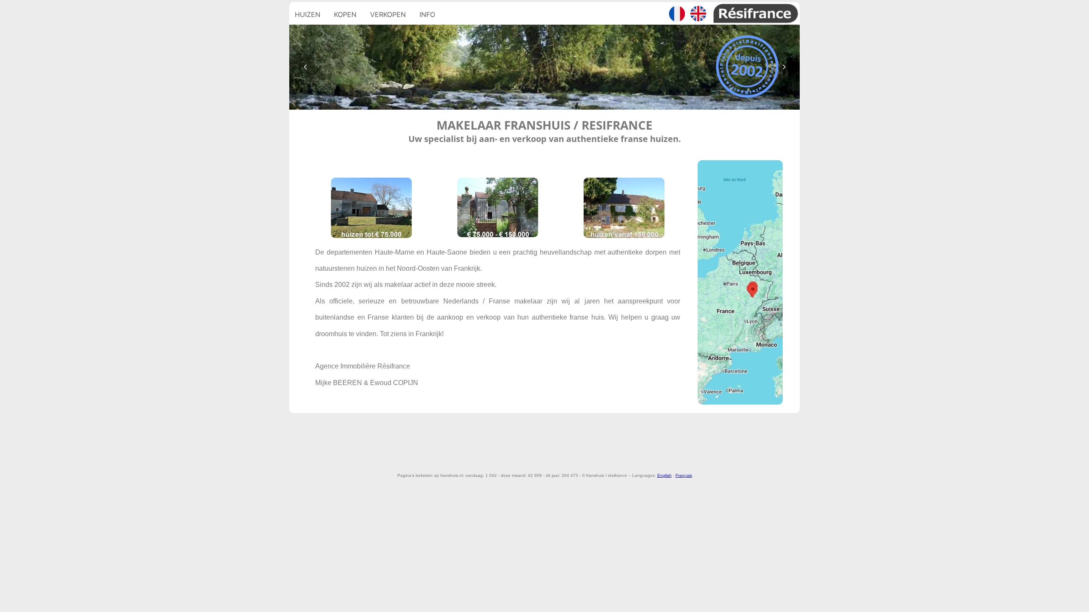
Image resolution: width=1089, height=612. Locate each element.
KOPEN (345, 14)
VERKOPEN (388, 14)
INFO (427, 14)
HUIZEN (307, 14)
